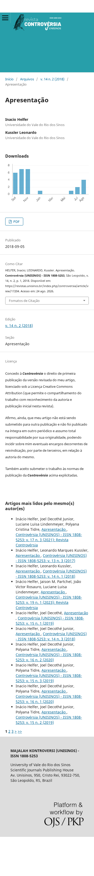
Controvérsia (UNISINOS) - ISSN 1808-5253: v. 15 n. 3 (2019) (49, 678)
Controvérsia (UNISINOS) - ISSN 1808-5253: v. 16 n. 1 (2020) (49, 699)
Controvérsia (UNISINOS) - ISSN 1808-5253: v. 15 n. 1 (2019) (50, 621)
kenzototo (8, 860)
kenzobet (8, 843)
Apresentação (54, 529)
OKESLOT (8, 851)
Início (9, 79)
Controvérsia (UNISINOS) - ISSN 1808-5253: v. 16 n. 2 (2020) (49, 657)
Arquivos (27, 79)
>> (20, 731)
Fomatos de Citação (24, 300)
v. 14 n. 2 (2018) (52, 79)
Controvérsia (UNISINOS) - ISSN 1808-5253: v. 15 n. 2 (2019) (49, 720)
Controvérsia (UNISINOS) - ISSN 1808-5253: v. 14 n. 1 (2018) (51, 574)
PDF (16, 221)
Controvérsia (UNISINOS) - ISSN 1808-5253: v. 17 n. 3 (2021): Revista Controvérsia (49, 539)
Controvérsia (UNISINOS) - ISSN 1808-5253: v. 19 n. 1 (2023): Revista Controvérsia (49, 602)
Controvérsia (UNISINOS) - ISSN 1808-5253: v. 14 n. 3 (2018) (51, 636)
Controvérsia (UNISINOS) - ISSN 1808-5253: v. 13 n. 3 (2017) (51, 558)
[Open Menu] (5, 18)
